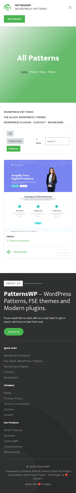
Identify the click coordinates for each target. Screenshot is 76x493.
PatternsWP (23, 5)
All (10, 133)
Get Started (14, 18)
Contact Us (13, 331)
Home (24, 71)
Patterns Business (19, 240)
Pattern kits (15, 141)
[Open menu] (70, 7)
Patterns (13, 148)
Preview (63, 252)
